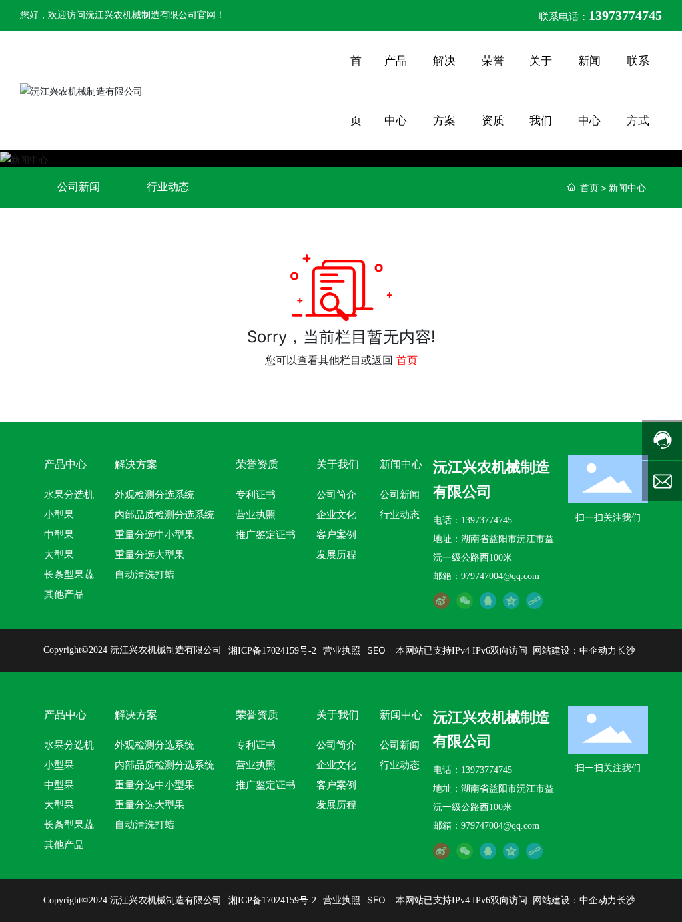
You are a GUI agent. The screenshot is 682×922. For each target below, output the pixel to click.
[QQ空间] (511, 600)
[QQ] (488, 600)
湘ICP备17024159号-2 (272, 651)
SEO (376, 650)
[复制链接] (534, 600)
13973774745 (486, 520)
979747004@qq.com (500, 576)
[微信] (464, 600)
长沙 (626, 651)
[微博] (441, 600)
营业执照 (341, 650)
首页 (407, 360)
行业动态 (168, 186)
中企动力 (598, 651)
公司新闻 (78, 186)
